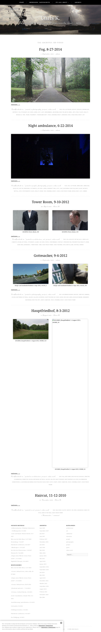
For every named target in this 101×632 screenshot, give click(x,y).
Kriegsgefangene (78, 297)
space (52, 300)
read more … (15, 104)
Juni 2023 (42, 528)
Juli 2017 (42, 533)
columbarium (18, 479)
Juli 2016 (42, 544)
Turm (40, 244)
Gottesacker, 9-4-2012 (50, 255)
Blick (80, 239)
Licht (39, 112)
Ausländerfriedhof (67, 294)
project (44, 109)
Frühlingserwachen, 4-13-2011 (19, 610)
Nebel (70, 112)
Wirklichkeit (78, 114)
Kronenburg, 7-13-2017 (17, 542)
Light (42, 112)
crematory (25, 479)
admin (58, 54)
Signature (47, 300)
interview (69, 536)
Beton (76, 239)
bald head (59, 510)
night (80, 188)
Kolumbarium (83, 479)
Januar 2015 (43, 564)
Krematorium (16, 482)
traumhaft (33, 114)
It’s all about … (62, 2)
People (47, 242)
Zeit (84, 114)
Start (21, 2)
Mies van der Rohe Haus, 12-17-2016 (21, 539)
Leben (35, 112)
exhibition (69, 533)
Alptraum (68, 109)
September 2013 (44, 569)
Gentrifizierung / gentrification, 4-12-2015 (23, 602)
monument (86, 297)
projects (82, 242)
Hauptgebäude (69, 479)
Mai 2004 (42, 597)
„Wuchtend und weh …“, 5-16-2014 (20, 588)
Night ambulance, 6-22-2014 (50, 125)
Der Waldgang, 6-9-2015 (17, 617)
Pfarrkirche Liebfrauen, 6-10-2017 (20, 544)
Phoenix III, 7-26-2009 (17, 553)
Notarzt (85, 188)
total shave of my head (44, 512)
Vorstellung (69, 244)
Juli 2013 (42, 572)
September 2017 (44, 531)
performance (53, 242)
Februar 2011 (43, 592)
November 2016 (44, 542)
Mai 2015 (42, 558)
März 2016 (42, 553)
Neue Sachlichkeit (44, 482)
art (44, 239)
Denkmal (87, 294)
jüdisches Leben (67, 297)
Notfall (16, 191)
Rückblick (19, 114)
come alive (85, 239)
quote (68, 547)
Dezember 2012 (44, 580)
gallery (36, 297)
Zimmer (85, 191)
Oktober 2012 (43, 583)
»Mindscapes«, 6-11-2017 (18, 547)
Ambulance (80, 185)
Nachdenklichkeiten (58, 112)
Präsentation (67, 242)
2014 (64, 109)
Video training (58, 244)
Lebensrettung (51, 188)
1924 (63, 476)
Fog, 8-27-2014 (50, 49)
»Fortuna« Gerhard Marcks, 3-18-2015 (21, 592)
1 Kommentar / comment (50, 515)
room (41, 191)
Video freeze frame (65, 191)
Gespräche (41, 297)
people (34, 186)
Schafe (55, 482)
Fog (19, 112)
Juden (61, 297)
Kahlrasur (80, 510)
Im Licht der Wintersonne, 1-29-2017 (21, 550)
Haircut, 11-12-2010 (50, 495)
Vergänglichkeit (56, 114)
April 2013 (43, 578)
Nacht (77, 188)
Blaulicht (16, 188)
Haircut (69, 510)
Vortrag (76, 244)
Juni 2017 (42, 536)
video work (52, 109)
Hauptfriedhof (49, 297)
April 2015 (43, 561)
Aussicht (74, 109)
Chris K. (50, 17)
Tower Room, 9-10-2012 (50, 202)
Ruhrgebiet (27, 244)
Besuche (79, 109)
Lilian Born (23, 482)
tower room (34, 244)
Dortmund (19, 297)
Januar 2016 (43, 556)
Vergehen (64, 114)
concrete (14, 242)
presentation (76, 242)
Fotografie (24, 112)
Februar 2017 (43, 539)
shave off (86, 510)
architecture (37, 239)
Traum (27, 114)
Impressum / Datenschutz (39, 2)
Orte (74, 112)
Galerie (31, 297)
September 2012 (44, 586)
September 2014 (44, 567)
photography (37, 109)
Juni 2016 (42, 547)
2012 (67, 239)
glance (37, 242)
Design (19, 242)
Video (69, 114)
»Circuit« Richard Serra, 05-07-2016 (21, 584)
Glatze (64, 510)
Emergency (27, 188)
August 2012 (43, 589)
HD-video (30, 112)
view (72, 114)
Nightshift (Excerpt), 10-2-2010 (19, 561)
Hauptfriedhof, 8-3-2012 (50, 310)
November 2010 (44, 594)
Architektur (75, 476)
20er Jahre (68, 476)
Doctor (21, 188)
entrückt (15, 112)
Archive (78, 2)
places (81, 112)
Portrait (60, 242)
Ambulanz (86, 185)
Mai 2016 (42, 550)
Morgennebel (48, 112)
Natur (66, 112)
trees (49, 114)
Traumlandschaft (42, 114)
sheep (42, 300)
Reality (86, 112)
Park (77, 112)
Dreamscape (85, 109)
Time (23, 114)
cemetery (81, 294)
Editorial (24, 242)
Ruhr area (20, 244)
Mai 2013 (42, 575)
